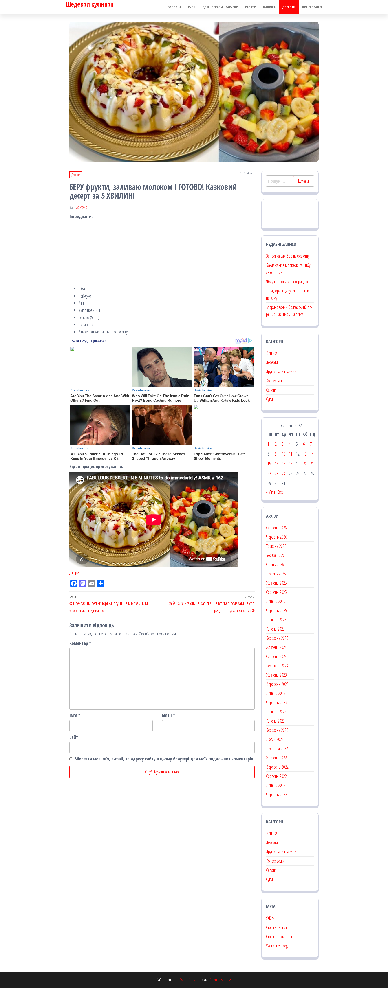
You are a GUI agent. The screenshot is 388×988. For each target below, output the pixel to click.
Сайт (73, 737)
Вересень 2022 (277, 767)
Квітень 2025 (275, 629)
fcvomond (80, 207)
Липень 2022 (275, 785)
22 (269, 474)
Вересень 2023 (277, 684)
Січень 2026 (275, 564)
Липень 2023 (275, 693)
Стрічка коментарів (279, 936)
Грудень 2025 (276, 574)
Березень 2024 (277, 666)
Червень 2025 (276, 610)
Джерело (75, 573)
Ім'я (74, 715)
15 (269, 464)
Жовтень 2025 (276, 583)
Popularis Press (220, 980)
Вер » (282, 492)
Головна (174, 7)
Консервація (312, 7)
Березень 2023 (277, 730)
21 (312, 464)
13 (305, 454)
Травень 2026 (276, 546)
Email (168, 715)
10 (283, 454)
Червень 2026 (276, 537)
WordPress (188, 980)
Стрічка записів (277, 927)
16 (276, 464)
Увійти (270, 918)
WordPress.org (277, 946)
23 (276, 474)
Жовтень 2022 (276, 758)
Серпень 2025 (276, 592)
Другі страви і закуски (220, 7)
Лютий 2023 (275, 739)
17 (283, 464)
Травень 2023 (276, 712)
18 (290, 464)
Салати (250, 7)
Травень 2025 (276, 620)
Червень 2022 (276, 794)
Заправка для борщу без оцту (287, 256)
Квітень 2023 (275, 721)
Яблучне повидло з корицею (287, 281)
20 (305, 464)
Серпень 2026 (276, 528)
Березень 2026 (277, 555)
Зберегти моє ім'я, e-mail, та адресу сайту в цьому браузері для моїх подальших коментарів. (164, 759)
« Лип (270, 492)
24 (283, 474)
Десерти (288, 7)
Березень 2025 (277, 638)
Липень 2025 (275, 601)
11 (290, 454)
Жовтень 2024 (276, 647)
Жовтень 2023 (276, 675)
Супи (192, 7)
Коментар (80, 643)
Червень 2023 (276, 702)
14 (312, 454)
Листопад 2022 (277, 748)
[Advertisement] (162, 253)
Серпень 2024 (276, 656)
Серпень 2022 (276, 776)
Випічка (269, 7)
